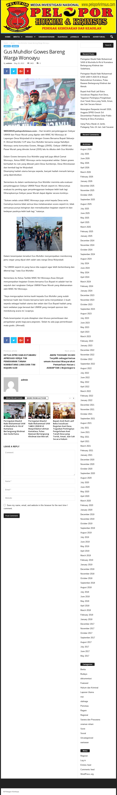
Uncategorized (86, 738)
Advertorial (99, 37)
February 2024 (86, 286)
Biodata (86, 37)
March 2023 (85, 336)
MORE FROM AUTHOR (36, 398)
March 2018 (85, 610)
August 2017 (86, 642)
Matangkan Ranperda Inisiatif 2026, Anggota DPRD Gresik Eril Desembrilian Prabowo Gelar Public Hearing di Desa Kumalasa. (96, 114)
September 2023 (87, 309)
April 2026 (84, 167)
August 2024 (86, 259)
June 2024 (85, 268)
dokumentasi (86, 678)
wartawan (84, 742)
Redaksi (29, 37)
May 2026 (84, 163)
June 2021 (85, 432)
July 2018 (84, 592)
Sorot (82, 729)
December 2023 (87, 295)
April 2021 (84, 441)
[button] (111, 36)
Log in (83, 760)
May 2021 (84, 437)
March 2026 (85, 172)
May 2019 (84, 546)
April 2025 (84, 222)
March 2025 (85, 227)
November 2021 (87, 409)
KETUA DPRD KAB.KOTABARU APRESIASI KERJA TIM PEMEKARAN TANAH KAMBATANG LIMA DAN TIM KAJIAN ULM (20, 361)
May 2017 (84, 656)
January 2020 (86, 510)
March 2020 (85, 501)
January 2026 (86, 181)
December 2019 (87, 514)
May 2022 (84, 382)
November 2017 (87, 628)
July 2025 (84, 208)
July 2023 (84, 318)
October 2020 (86, 469)
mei (82, 697)
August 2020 (86, 478)
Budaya (83, 674)
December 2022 (87, 350)
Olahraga (62, 37)
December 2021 (87, 405)
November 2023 (87, 300)
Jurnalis (75, 37)
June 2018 (85, 596)
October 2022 (86, 359)
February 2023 (86, 341)
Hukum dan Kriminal (89, 688)
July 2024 (84, 263)
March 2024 (85, 282)
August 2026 (86, 149)
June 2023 (85, 323)
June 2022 (85, 377)
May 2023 (84, 327)
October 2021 (86, 414)
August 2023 (86, 313)
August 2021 (86, 423)
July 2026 (84, 154)
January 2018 (86, 619)
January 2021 (86, 455)
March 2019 (85, 555)
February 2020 (86, 505)
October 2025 (86, 195)
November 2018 (87, 574)
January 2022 (86, 400)
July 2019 (84, 537)
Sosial (83, 733)
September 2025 (87, 199)
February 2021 (86, 450)
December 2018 (87, 569)
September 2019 (87, 528)
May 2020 (84, 491)
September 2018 (87, 583)
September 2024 (87, 254)
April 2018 (84, 606)
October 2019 (86, 523)
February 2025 (86, 231)
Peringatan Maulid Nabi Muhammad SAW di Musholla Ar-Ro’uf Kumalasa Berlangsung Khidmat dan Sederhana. (14, 427)
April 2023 (84, 332)
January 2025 (86, 236)
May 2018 (84, 601)
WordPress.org (87, 774)
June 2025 (85, 213)
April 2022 (84, 386)
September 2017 (87, 637)
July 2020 (84, 482)
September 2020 (87, 473)
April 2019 (84, 551)
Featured (84, 683)
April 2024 (84, 277)
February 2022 (86, 396)
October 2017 (86, 633)
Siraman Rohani (47, 37)
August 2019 (86, 533)
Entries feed (85, 765)
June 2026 (85, 158)
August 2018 (86, 587)
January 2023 (86, 345)
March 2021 (85, 446)
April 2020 (84, 496)
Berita (16, 37)
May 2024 (84, 272)
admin (9, 63)
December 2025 (87, 186)
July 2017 (84, 647)
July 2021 (84, 428)
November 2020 (87, 464)
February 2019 (86, 560)
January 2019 (86, 564)
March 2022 (85, 391)
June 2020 (85, 487)
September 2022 (87, 364)
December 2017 (87, 624)
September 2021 (87, 418)
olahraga (84, 701)
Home (7, 37)
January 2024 (86, 291)
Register (84, 756)
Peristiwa (84, 706)
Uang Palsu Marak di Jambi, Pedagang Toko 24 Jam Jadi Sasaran (96, 125)
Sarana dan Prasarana (90, 719)
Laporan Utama (87, 692)
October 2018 (86, 578)
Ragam (15, 46)
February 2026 (86, 177)
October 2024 (86, 250)
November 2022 (87, 355)
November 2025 (87, 190)
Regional (84, 715)
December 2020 (87, 460)
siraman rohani (86, 724)
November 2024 (87, 245)
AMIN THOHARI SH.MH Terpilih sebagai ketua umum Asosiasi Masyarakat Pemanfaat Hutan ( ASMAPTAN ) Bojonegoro (59, 361)
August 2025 (86, 204)
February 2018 (86, 615)
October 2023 (86, 304)
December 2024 (87, 240)
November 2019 (87, 519)
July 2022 (84, 373)
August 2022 (86, 368)
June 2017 (85, 651)
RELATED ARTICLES (14, 398)
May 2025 (84, 218)
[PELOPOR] (58, 16)
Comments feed (87, 769)
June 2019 (85, 542)
